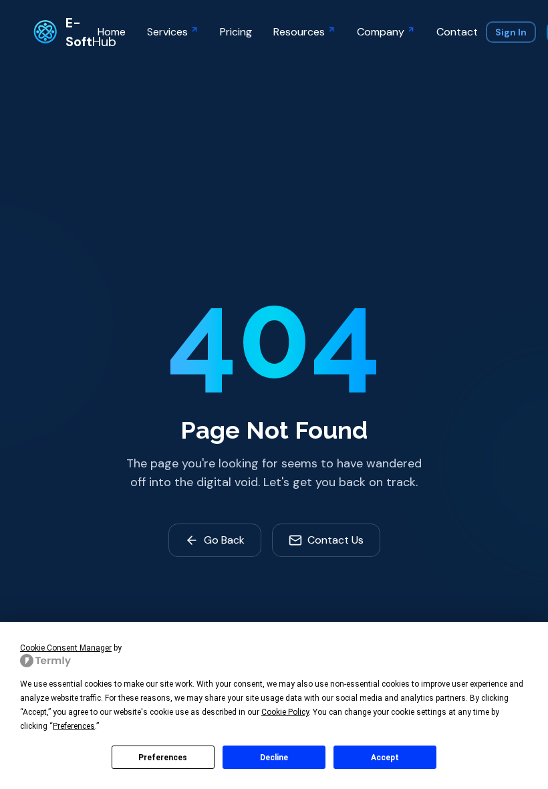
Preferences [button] (74, 726)
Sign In (511, 32)
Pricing (236, 32)
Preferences (162, 757)
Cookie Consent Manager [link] (66, 648)
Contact (457, 32)
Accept (385, 757)
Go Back (224, 540)
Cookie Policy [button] (285, 712)
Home (112, 32)
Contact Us (335, 540)
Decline (274, 757)
